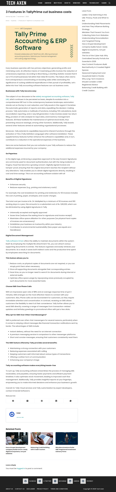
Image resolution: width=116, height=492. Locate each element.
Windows (76, 3)
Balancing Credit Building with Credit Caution (40, 448)
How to (67, 3)
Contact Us (19, 489)
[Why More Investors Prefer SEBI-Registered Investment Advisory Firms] (67, 438)
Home (40, 3)
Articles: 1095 (20, 417)
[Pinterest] (42, 401)
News (85, 3)
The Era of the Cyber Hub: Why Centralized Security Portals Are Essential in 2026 (95, 58)
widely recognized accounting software (52, 96)
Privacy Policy (42, 489)
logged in (21, 468)
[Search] (109, 3)
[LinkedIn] (56, 401)
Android (48, 3)
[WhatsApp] (70, 401)
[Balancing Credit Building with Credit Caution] (42, 438)
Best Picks (58, 3)
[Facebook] (13, 401)
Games (104, 3)
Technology (94, 3)
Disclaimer (31, 489)
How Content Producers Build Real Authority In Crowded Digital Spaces (96, 67)
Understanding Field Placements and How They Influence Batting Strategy (96, 26)
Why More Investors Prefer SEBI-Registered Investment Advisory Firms (66, 449)
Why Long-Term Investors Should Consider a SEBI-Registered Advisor (93, 82)
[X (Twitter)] (27, 401)
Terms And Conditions (59, 489)
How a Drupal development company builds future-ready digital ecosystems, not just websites (16, 450)
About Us (9, 489)
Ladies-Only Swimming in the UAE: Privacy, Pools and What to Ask (95, 18)
